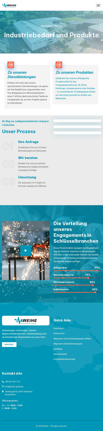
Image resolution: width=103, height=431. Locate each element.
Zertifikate (58, 349)
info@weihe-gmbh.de (14, 387)
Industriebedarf (60, 354)
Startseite (46, 26)
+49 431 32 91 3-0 (12, 382)
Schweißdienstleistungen (64, 359)
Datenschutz (59, 333)
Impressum (59, 328)
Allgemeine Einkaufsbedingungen (68, 344)
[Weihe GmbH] (9, 5)
